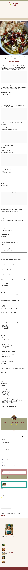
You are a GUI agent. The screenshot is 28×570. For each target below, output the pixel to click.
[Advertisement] (14, 12)
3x (25, 436)
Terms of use (19, 567)
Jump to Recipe (12, 61)
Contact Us (14, 567)
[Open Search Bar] (27, 19)
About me (11, 567)
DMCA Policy (9, 567)
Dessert (2, 488)
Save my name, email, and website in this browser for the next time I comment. (11, 513)
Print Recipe (16, 61)
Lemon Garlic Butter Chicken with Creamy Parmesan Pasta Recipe (8, 489)
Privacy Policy (16, 567)
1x (22, 436)
